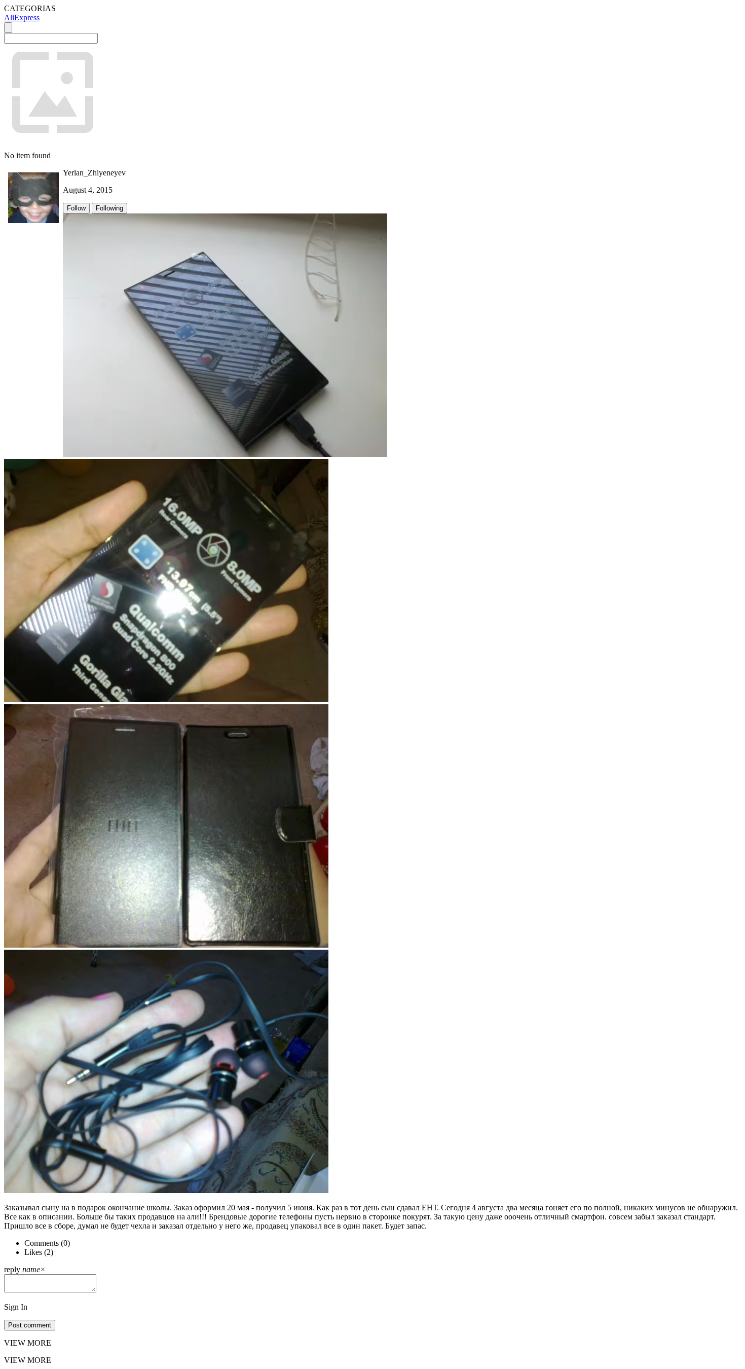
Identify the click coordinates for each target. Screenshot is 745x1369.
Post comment (29, 1325)
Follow (76, 208)
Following (109, 208)
